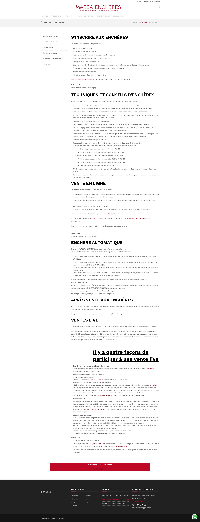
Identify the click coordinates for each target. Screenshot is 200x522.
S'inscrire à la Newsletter (100, 465)
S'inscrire (157, 1)
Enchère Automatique (50, 53)
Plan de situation (113, 214)
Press (87, 502)
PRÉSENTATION (56, 16)
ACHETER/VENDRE (103, 16)
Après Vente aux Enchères (52, 59)
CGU (87, 499)
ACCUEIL (45, 16)
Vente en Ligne (48, 47)
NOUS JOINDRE (118, 16)
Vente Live (46, 64)
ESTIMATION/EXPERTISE (84, 16)
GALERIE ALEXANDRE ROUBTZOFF (113, 503)
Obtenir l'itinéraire (138, 501)
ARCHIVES (68, 16)
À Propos (75, 495)
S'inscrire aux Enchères (51, 36)
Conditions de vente (120, 446)
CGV (73, 502)
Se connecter (148, 1)
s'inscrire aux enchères (137, 218)
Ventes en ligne (97, 218)
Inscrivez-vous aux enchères (81, 79)
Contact (74, 505)
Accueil (144, 22)
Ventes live (153, 385)
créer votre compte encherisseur (94, 409)
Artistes (88, 495)
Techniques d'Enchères (50, 42)
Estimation (75, 499)
